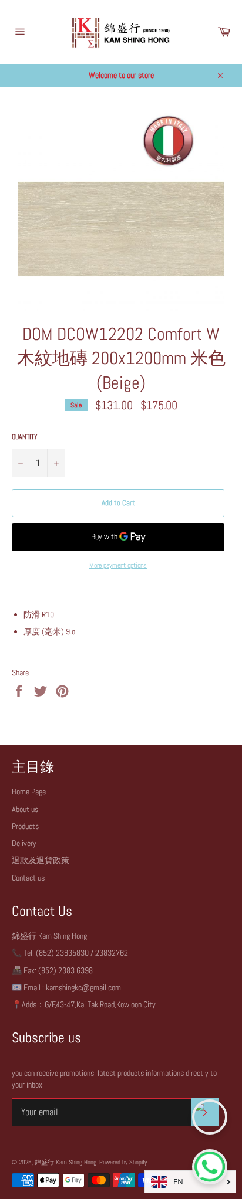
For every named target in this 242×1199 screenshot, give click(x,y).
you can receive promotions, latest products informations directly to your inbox (114, 1078)
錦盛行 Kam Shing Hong (65, 1162)
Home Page (29, 791)
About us (25, 809)
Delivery (24, 843)
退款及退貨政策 (40, 860)
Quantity (25, 436)
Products (25, 826)
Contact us (28, 877)
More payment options (118, 565)
